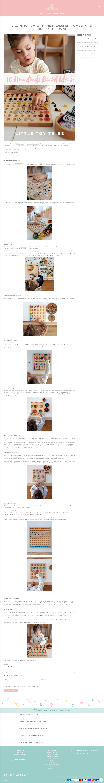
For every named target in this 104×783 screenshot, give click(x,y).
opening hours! (24, 760)
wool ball (65, 444)
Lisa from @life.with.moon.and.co (18, 660)
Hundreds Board (10, 148)
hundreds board (23, 246)
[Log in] (95, 6)
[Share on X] (8, 667)
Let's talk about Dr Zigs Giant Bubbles (86, 46)
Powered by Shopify (20, 780)
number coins (18, 163)
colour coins (42, 505)
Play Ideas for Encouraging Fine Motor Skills (87, 42)
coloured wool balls (31, 617)
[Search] (92, 6)
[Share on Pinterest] (11, 667)
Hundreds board (20, 144)
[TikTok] (90, 753)
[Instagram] (80, 753)
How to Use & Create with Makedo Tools (86, 57)
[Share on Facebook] (5, 667)
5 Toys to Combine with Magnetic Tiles (86, 54)
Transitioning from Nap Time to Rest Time (87, 38)
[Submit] (98, 775)
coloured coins (25, 344)
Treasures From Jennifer (33, 144)
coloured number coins (54, 344)
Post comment (11, 690)
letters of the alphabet (27, 510)
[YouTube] (87, 753)
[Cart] (99, 6)
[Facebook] (77, 753)
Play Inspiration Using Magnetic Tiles (86, 50)
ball (38, 253)
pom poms (60, 601)
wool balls (30, 390)
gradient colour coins (46, 298)
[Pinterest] (84, 753)
